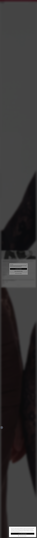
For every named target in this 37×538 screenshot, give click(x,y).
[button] (22, 535)
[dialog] (22, 532)
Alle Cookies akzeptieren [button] (22, 533)
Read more (18, 531)
